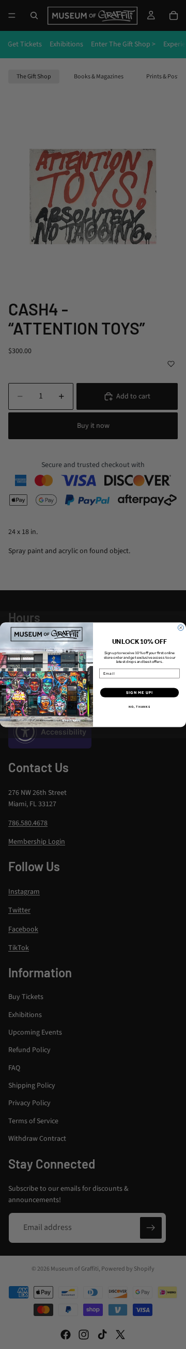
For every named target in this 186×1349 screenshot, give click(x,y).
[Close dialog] (180, 627)
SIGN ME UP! (139, 692)
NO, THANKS (139, 706)
